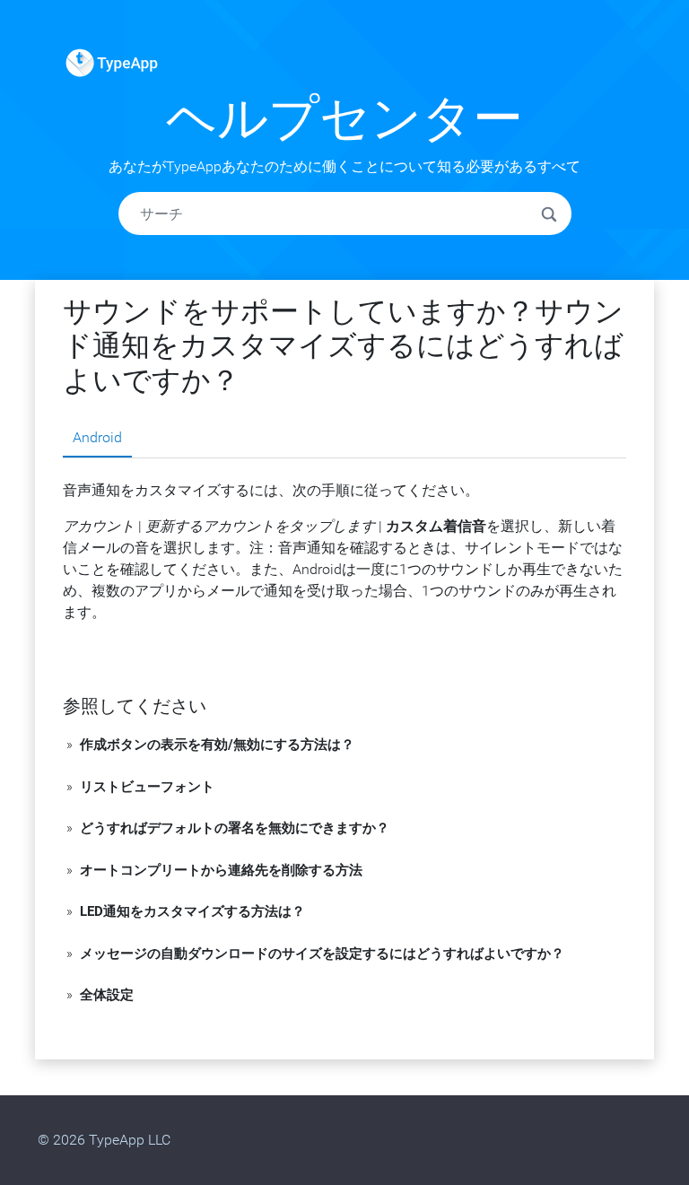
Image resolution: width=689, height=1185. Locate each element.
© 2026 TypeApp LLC (104, 1139)
